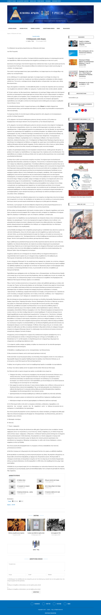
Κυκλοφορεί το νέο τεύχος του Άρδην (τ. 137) (86, 83)
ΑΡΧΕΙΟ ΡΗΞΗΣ (24, 28)
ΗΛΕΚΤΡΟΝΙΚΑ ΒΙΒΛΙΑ (48, 28)
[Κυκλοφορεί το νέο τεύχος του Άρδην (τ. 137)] (73, 85)
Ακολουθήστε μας (73, 97)
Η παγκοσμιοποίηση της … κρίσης (25, 492)
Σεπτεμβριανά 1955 (56, 533)
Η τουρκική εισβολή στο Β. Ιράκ (52, 492)
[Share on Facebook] (34, 510)
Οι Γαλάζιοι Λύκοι (21, 480)
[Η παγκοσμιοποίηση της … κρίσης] (12, 493)
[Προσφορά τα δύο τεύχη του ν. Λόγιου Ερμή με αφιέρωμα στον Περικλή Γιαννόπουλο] (73, 73)
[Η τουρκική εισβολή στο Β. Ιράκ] (40, 493)
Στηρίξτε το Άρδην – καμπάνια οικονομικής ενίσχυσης (85, 43)
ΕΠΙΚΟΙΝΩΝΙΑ (48, 1)
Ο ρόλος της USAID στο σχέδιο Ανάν (36, 533)
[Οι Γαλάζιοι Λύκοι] (12, 481)
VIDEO (58, 28)
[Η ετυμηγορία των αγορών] (12, 487)
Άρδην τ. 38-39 (11, 504)
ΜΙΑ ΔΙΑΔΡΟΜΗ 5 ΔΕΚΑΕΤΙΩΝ (22, 1)
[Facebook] (90, 1)
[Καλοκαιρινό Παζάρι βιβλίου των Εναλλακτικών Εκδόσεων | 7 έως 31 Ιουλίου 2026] (73, 62)
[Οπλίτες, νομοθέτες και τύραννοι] (16, 525)
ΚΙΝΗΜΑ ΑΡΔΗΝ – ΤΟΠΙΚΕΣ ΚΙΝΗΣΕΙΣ (37, 1)
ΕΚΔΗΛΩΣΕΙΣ (66, 28)
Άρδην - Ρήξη (31, 41)
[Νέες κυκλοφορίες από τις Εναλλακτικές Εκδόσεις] (73, 53)
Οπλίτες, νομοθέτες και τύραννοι (16, 533)
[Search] (93, 28)
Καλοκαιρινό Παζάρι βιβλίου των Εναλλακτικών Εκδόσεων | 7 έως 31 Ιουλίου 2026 (86, 62)
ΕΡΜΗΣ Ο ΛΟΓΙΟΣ (35, 28)
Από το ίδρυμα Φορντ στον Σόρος (53, 486)
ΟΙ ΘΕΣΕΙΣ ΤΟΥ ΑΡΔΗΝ (11, 1)
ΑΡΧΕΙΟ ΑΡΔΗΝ (12, 28)
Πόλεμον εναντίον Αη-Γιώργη (52, 480)
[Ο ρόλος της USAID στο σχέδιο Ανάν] (36, 525)
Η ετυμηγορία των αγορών (23, 486)
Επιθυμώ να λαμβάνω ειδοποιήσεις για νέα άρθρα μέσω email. (24, 589)
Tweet (9, 501)
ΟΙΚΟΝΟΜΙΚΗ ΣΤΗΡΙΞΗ (56, 1)
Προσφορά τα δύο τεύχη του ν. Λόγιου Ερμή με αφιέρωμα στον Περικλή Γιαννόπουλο (85, 74)
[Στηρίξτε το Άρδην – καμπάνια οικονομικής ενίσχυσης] (73, 44)
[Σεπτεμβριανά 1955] (56, 525)
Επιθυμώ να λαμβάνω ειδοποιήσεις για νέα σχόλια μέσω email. (24, 585)
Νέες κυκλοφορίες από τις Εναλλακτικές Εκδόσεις (86, 51)
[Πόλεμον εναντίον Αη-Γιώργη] (40, 481)
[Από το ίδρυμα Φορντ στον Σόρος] (40, 487)
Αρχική (8, 33)
